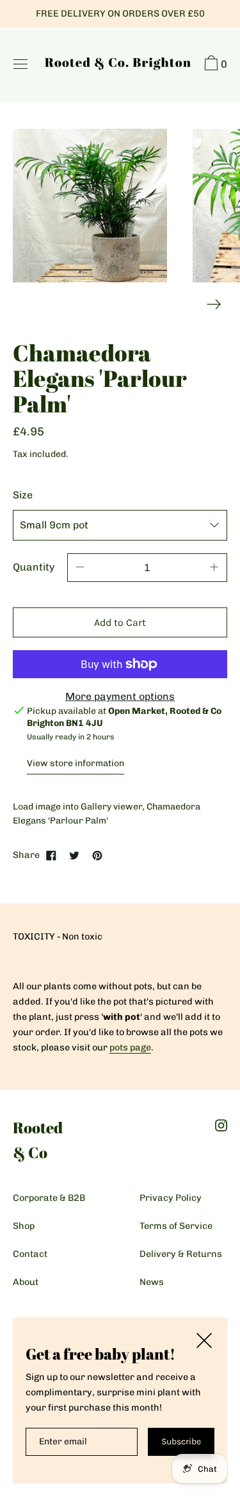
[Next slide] (214, 304)
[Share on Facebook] (51, 855)
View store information (75, 763)
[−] (80, 567)
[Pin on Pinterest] (97, 855)
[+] (214, 567)
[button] (214, 65)
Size (23, 495)
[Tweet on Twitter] (74, 855)
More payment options (120, 696)
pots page (130, 1047)
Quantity (33, 567)
